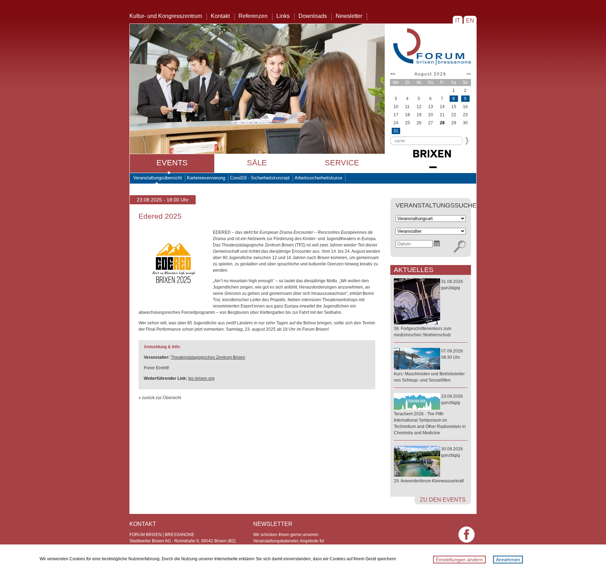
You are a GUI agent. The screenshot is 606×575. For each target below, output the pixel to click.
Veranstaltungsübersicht (157, 177)
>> (468, 74)
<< (392, 74)
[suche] (459, 246)
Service (342, 162)
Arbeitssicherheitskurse (318, 177)
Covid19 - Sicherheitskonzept (260, 177)
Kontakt (220, 16)
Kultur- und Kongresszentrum (165, 16)
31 (395, 130)
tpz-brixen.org (201, 378)
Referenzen (253, 16)
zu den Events (443, 500)
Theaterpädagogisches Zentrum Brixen (208, 357)
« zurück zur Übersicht (160, 397)
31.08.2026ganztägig (428, 308)
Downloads (312, 16)
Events (172, 162)
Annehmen (508, 559)
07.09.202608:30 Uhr (429, 366)
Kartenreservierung (206, 177)
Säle (257, 162)
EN (470, 21)
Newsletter (349, 16)
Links (283, 16)
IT (458, 21)
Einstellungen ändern (459, 559)
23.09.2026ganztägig (430, 414)
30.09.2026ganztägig (429, 465)
